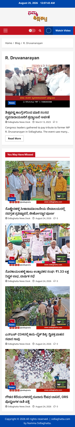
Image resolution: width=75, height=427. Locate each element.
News (12, 102)
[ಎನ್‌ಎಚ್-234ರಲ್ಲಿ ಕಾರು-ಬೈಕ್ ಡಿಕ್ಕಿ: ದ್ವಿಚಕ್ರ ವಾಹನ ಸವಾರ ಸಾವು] (37, 307)
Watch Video (63, 30)
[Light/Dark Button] (32, 30)
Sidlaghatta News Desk (19, 122)
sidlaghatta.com (60, 419)
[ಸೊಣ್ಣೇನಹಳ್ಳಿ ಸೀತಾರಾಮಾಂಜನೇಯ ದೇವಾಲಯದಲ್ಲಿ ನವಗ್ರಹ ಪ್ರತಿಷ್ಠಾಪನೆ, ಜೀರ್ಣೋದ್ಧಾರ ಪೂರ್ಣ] (37, 182)
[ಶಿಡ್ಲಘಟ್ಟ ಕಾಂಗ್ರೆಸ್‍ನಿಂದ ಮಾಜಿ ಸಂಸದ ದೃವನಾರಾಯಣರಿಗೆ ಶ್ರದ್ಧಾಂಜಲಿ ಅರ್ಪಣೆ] (37, 86)
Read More (16, 138)
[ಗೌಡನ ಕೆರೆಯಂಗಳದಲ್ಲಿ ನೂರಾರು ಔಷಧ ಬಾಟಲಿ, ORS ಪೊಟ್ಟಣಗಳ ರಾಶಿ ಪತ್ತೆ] (37, 370)
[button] (5, 30)
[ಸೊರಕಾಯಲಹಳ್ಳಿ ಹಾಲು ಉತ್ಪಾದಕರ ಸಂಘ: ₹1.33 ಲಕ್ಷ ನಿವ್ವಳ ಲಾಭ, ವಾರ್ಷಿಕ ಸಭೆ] (37, 245)
